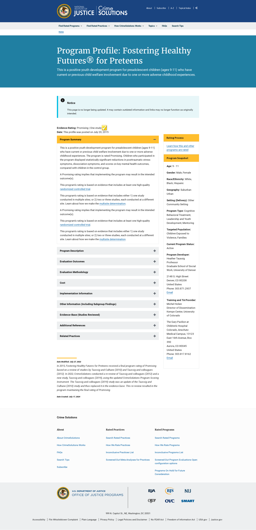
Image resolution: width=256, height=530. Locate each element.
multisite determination (112, 203)
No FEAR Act (157, 519)
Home (61, 32)
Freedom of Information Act (181, 519)
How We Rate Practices (118, 445)
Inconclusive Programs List (169, 452)
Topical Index (185, 8)
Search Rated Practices (118, 437)
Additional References (72, 325)
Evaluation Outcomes (72, 261)
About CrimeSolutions (68, 437)
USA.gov (203, 519)
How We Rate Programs (167, 445)
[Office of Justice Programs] (64, 11)
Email (170, 292)
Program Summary (70, 139)
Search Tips (63, 459)
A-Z (172, 8)
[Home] (100, 11)
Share (197, 8)
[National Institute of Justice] (188, 489)
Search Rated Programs (167, 437)
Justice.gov (216, 519)
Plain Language (89, 519)
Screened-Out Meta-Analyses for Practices (128, 459)
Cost (62, 282)
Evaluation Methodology (74, 272)
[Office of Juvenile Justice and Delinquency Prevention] (152, 501)
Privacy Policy (107, 519)
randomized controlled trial (75, 189)
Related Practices (70, 336)
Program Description (72, 250)
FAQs (59, 452)
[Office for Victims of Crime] (170, 501)
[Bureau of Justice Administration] (151, 489)
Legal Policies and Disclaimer (132, 519)
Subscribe (161, 8)
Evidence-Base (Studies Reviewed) (80, 314)
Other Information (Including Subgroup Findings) (88, 304)
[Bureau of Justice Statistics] (170, 493)
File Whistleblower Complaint (63, 519)
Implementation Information (76, 293)
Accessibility (38, 519)
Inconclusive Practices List (120, 452)
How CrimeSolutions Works (71, 445)
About (149, 8)
